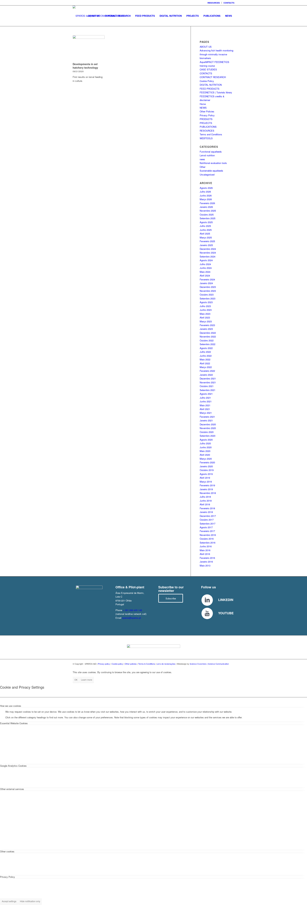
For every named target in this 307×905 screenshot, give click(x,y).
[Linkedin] (207, 600)
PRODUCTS (206, 119)
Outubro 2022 (207, 340)
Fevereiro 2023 (207, 325)
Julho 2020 (205, 443)
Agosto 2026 (206, 188)
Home (203, 104)
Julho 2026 (205, 191)
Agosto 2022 (206, 348)
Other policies (131, 663)
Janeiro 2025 (206, 245)
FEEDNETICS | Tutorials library (216, 92)
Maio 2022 (205, 359)
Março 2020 (206, 458)
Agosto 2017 (206, 527)
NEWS (203, 107)
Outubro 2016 (207, 538)
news (202, 159)
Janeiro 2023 (206, 329)
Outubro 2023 (207, 294)
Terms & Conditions (146, 663)
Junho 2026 (206, 195)
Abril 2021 (205, 409)
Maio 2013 (205, 565)
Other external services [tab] (12, 789)
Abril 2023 (205, 317)
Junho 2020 (206, 447)
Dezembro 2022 (208, 332)
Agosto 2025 (206, 222)
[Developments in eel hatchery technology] (89, 48)
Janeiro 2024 (206, 283)
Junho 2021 (206, 401)
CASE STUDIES (208, 69)
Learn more (86, 679)
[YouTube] (207, 613)
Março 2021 (206, 412)
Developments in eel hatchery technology (85, 65)
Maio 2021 (205, 405)
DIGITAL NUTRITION (211, 84)
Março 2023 (206, 321)
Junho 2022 (206, 355)
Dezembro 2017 (208, 516)
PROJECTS (206, 123)
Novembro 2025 (208, 210)
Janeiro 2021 (206, 420)
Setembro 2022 (207, 344)
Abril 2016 (205, 554)
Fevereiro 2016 (207, 558)
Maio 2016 (205, 550)
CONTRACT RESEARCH (213, 77)
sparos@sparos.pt (131, 617)
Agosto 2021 (206, 393)
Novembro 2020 (208, 428)
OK (75, 679)
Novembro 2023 (208, 290)
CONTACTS (228, 2)
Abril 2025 (205, 233)
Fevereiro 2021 (207, 416)
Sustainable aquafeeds (211, 170)
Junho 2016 (206, 546)
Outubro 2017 (207, 519)
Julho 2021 (205, 397)
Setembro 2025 (207, 218)
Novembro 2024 (208, 252)
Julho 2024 (205, 264)
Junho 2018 (206, 500)
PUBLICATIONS (208, 126)
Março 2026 (206, 199)
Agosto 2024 (206, 260)
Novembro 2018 (208, 493)
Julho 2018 (205, 496)
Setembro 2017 (207, 523)
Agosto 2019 (206, 474)
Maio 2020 (205, 451)
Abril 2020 (205, 454)
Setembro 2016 (207, 542)
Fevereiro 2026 (207, 203)
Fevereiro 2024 (207, 279)
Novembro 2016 (208, 535)
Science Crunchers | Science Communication (209, 663)
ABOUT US (206, 46)
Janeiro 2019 (206, 489)
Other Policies (207, 111)
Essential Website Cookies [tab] (14, 723)
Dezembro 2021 (208, 378)
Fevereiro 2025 (207, 241)
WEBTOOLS (206, 138)
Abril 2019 (205, 477)
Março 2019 (206, 481)
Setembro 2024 (207, 256)
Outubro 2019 (207, 470)
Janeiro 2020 (206, 466)
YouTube (226, 613)
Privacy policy (104, 663)
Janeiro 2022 (206, 374)
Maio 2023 (205, 313)
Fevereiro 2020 (207, 462)
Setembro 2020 (207, 435)
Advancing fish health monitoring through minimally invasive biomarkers (216, 54)
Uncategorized (207, 174)
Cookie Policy (207, 81)
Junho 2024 (206, 268)
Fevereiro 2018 (207, 508)
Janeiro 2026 (206, 207)
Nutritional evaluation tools (213, 163)
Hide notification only (30, 901)
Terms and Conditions (211, 134)
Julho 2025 (205, 226)
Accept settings (9, 901)
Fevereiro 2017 (207, 531)
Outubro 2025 (207, 214)
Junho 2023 (206, 310)
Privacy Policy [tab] (7, 877)
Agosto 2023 (206, 302)
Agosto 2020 (206, 439)
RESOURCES (214, 2)
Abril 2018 (205, 504)
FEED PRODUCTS (209, 88)
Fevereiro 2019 (207, 485)
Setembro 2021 (207, 390)
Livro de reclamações (166, 663)
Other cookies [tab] (7, 851)
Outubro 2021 (207, 386)
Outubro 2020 (207, 432)
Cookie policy (117, 663)
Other (202, 167)
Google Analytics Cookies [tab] (13, 765)
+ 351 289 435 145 (132, 610)
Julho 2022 (205, 351)
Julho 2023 (205, 306)
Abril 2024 (205, 275)
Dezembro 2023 (208, 287)
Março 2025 (206, 237)
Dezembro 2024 (208, 249)
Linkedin (225, 599)
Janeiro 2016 (206, 561)
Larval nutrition (207, 155)
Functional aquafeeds (211, 151)
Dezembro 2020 (208, 424)
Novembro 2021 (208, 382)
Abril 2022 (205, 363)
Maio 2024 (205, 271)
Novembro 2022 (208, 336)
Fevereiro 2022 (207, 370)
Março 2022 (206, 367)
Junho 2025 (206, 229)
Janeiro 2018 (206, 512)
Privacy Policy (207, 115)
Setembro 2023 (207, 298)
